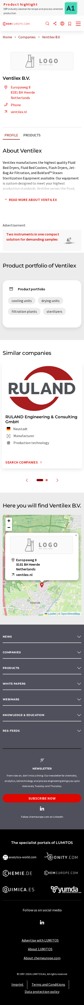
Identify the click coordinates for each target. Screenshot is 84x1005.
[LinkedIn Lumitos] (42, 922)
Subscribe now (42, 798)
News (7, 636)
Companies (12, 652)
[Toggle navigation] (78, 24)
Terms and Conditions (48, 984)
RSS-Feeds (11, 730)
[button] (42, 585)
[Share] (55, 23)
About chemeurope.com (42, 958)
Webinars (11, 699)
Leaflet (51, 613)
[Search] (47, 23)
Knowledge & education (23, 715)
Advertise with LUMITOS (40, 940)
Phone (16, 105)
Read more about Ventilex (33, 199)
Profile (11, 135)
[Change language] (62, 23)
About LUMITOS (40, 949)
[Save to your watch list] (70, 24)
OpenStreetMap (70, 613)
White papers (14, 683)
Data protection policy (42, 991)
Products (32, 135)
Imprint (17, 984)
